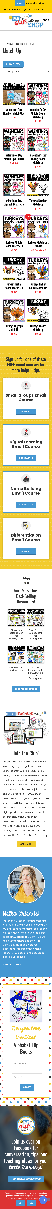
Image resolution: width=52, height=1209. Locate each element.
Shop (19, 3)
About (42, 3)
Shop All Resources (26, 689)
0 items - (37, 9)
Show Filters (13, 64)
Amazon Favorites (12, 9)
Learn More (26, 843)
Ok (20, 1203)
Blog (35, 3)
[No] (47, 1199)
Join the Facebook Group (26, 1178)
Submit (27, 1087)
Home (29, 3)
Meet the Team (11, 964)
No (31, 1203)
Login (24, 9)
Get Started (26, 411)
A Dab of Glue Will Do (26, 21)
